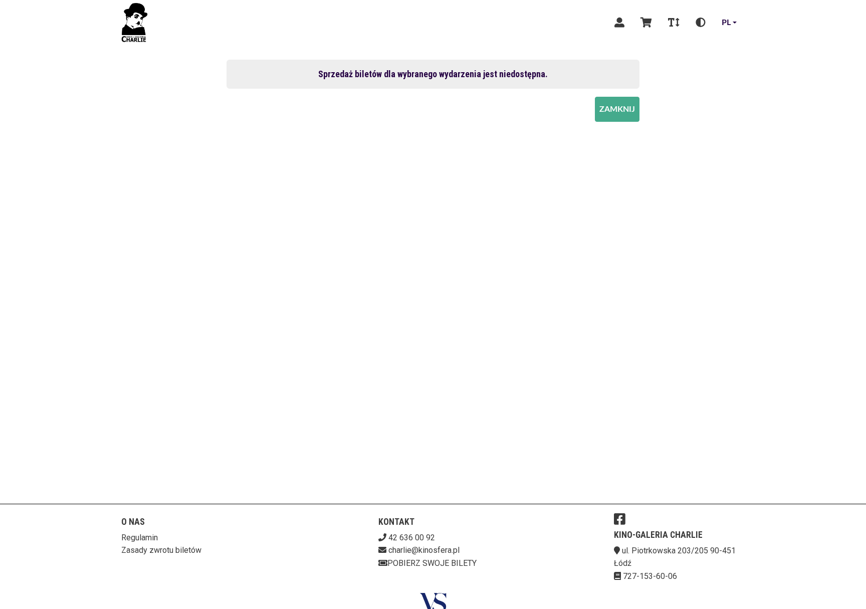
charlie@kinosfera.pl (424, 550)
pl (726, 23)
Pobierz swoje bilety (432, 563)
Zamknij (617, 109)
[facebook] (619, 518)
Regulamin (139, 537)
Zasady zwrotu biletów (161, 550)
